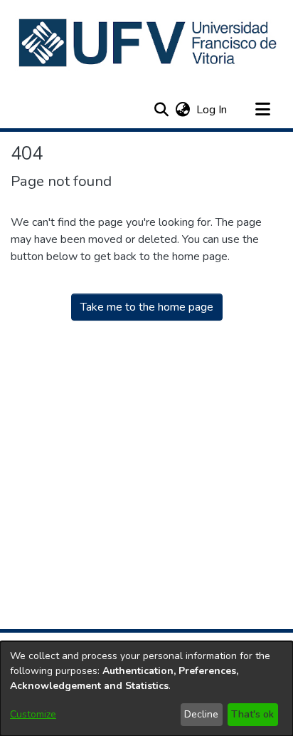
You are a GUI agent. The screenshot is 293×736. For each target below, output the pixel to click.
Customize (33, 714)
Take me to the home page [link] (146, 307)
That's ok (252, 714)
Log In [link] (212, 110)
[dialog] (146, 688)
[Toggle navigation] (262, 109)
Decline (201, 714)
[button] (149, 43)
